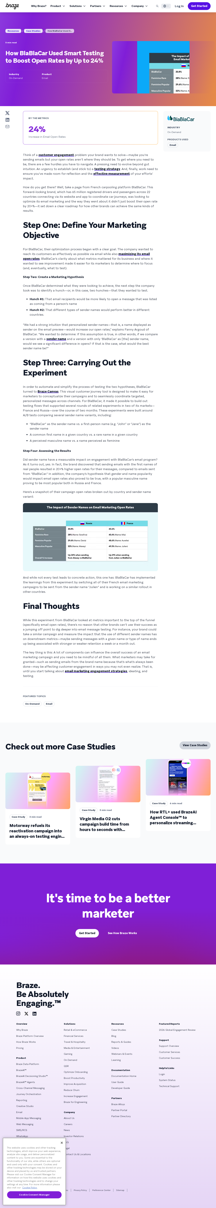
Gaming (68, 1053)
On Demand (70, 1059)
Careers (68, 1124)
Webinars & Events (121, 1053)
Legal (67, 1148)
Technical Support (169, 1086)
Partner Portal (119, 1110)
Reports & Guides (121, 1041)
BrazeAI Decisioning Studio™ (32, 1076)
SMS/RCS (21, 1130)
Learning (116, 1059)
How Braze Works (26, 1041)
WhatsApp (22, 1136)
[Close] (61, 1142)
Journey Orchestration (28, 1094)
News (67, 1130)
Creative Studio (25, 1106)
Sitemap (120, 1190)
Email (49, 703)
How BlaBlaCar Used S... (60, 31)
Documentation (120, 1070)
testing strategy (107, 169)
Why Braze (22, 1029)
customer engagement (56, 155)
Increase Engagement (76, 1096)
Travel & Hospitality (74, 1041)
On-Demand (32, 703)
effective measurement (111, 174)
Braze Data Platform (27, 1064)
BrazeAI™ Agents (25, 1082)
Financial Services (73, 1036)
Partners (95, 6)
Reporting (21, 1100)
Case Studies (33, 31)
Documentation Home (123, 1076)
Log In (179, 6)
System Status (167, 1080)
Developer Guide (120, 1088)
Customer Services (169, 1052)
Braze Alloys (118, 1104)
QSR (66, 1066)
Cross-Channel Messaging (30, 1088)
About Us (69, 1118)
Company (137, 6)
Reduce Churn (71, 1090)
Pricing (19, 1048)
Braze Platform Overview (30, 1036)
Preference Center (101, 1190)
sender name (56, 339)
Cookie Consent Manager (34, 1194)
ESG (66, 1142)
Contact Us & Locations (77, 1154)
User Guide (117, 1082)
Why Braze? (38, 6)
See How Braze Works (122, 933)
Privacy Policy (80, 1190)
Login (162, 1074)
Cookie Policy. (29, 1187)
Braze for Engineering (75, 1102)
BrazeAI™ (21, 1070)
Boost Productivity (74, 1078)
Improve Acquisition (75, 1083)
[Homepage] (12, 6)
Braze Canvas (48, 391)
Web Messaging (24, 1124)
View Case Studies (195, 745)
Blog (113, 1036)
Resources (116, 6)
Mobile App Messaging (28, 1118)
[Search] (157, 6)
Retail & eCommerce (75, 1029)
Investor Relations (74, 1136)
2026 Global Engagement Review (177, 1029)
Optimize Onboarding (76, 1071)
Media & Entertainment (77, 1048)
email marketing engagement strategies (96, 671)
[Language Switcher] (166, 6)
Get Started (199, 6)
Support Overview (169, 1045)
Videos (115, 1048)
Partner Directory (121, 1116)
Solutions (76, 6)
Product (55, 6)
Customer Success (169, 1057)
